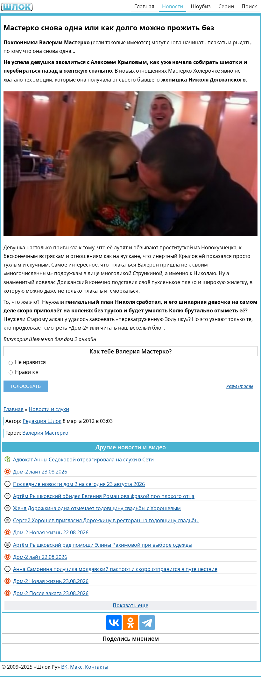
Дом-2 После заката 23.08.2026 (50, 593)
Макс (76, 666)
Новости (172, 6)
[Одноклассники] (130, 622)
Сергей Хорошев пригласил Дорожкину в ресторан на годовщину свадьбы (106, 520)
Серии (226, 6)
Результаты (239, 386)
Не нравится (30, 362)
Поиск (249, 6)
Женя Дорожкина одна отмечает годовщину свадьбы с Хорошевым (97, 508)
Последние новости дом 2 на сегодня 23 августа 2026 (79, 484)
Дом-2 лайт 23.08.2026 (40, 471)
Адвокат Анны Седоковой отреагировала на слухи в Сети (83, 459)
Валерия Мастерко (45, 432)
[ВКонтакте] (114, 622)
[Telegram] (147, 622)
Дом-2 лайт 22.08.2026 (40, 556)
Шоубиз (201, 6)
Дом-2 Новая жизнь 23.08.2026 (50, 581)
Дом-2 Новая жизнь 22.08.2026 (50, 532)
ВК (64, 666)
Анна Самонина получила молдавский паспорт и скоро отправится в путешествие (115, 569)
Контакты (96, 666)
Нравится (26, 372)
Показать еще (130, 605)
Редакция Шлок (42, 420)
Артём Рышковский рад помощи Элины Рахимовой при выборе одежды (102, 544)
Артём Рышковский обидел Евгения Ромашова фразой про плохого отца (103, 496)
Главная (144, 6)
